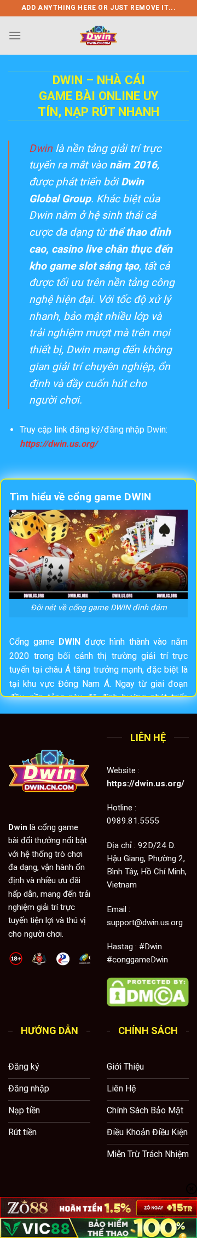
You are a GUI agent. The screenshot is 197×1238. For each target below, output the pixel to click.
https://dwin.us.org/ (58, 444)
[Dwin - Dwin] (98, 35)
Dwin (41, 148)
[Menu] (14, 35)
